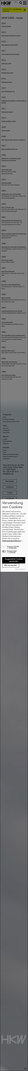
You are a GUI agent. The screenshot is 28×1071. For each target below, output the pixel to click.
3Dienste (11, 548)
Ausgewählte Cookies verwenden (14, 560)
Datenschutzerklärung (11, 541)
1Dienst (11, 553)
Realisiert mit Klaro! (19, 569)
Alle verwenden (10, 565)
